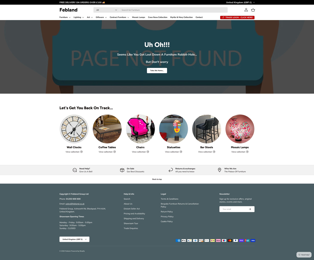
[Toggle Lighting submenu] (83, 17)
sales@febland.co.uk (74, 204)
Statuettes (173, 147)
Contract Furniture (118, 17)
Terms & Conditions (169, 199)
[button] (253, 10)
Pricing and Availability (134, 213)
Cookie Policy (167, 221)
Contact (199, 17)
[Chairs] (140, 128)
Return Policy (167, 211)
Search (127, 199)
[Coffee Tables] (107, 128)
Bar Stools (206, 147)
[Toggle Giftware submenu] (105, 17)
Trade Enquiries (131, 228)
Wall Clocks (74, 147)
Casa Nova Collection (157, 17)
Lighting (77, 17)
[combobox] (160, 10)
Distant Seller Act (132, 208)
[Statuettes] (173, 128)
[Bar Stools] (206, 128)
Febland (67, 251)
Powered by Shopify (78, 251)
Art (88, 17)
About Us (128, 204)
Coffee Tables (107, 147)
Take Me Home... (157, 70)
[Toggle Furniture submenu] (69, 17)
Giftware (100, 17)
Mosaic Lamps (138, 17)
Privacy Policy (167, 216)
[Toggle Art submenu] (91, 17)
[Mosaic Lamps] (239, 128)
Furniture (63, 17)
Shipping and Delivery (134, 218)
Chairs (140, 147)
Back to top (157, 179)
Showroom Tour (131, 223)
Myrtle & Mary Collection (181, 17)
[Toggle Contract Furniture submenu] (128, 17)
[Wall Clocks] (74, 128)
